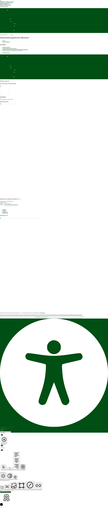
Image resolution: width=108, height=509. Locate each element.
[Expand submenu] (10, 21)
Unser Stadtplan (6, 41)
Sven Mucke (3, 97)
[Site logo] (7, 3)
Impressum (4, 211)
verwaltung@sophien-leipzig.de (9, 48)
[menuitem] (3, 8)
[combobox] (41, 317)
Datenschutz (5, 213)
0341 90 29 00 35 (6, 47)
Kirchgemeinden (6, 52)
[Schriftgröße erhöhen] (2, 430)
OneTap (8, 429)
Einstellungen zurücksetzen (5, 492)
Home (3, 40)
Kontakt (4, 210)
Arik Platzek (42, 312)
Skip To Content (3, 490)
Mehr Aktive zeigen (4, 101)
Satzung (4, 209)
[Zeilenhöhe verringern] (2, 450)
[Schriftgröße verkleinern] (2, 435)
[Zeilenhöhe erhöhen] (2, 445)
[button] (83, 317)
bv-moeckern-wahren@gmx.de (11, 204)
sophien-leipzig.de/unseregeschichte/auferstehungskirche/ (15, 49)
